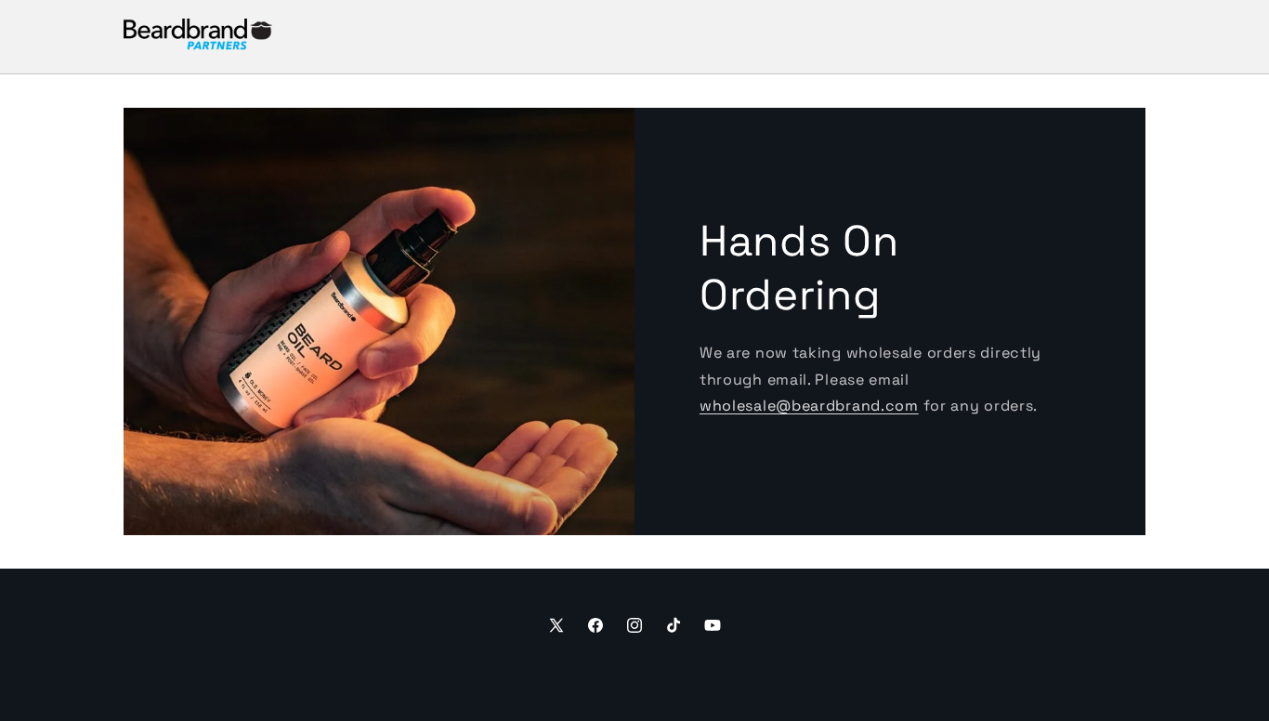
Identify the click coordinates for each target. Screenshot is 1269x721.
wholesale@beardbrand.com (809, 405)
